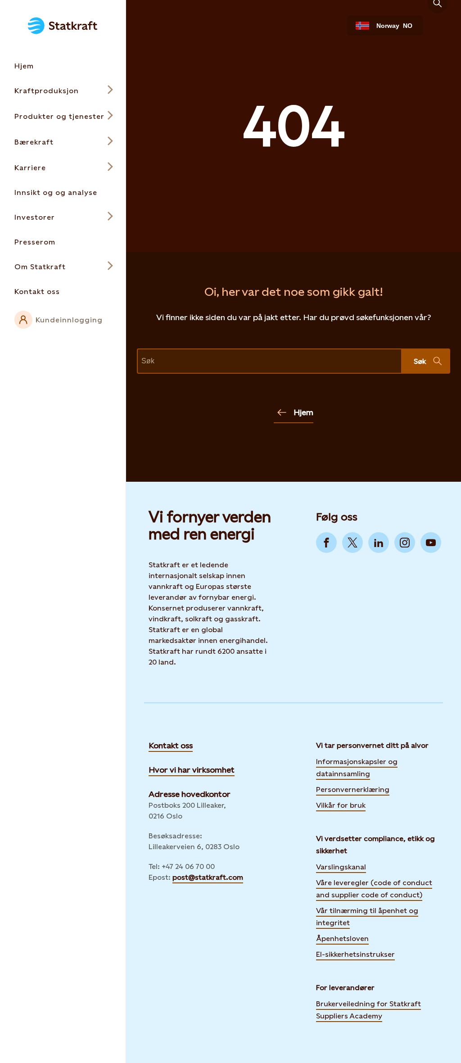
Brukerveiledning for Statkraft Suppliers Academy (368, 1010)
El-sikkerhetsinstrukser (355, 954)
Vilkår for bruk (341, 805)
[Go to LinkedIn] (378, 542)
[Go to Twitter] (352, 542)
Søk (420, 361)
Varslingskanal (341, 867)
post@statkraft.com (207, 877)
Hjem (303, 412)
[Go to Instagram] (404, 542)
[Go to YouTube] (430, 542)
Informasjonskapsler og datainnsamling (357, 767)
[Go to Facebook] (326, 542)
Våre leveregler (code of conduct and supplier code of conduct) (374, 888)
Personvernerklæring (352, 789)
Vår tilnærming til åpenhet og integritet (367, 916)
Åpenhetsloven (342, 938)
